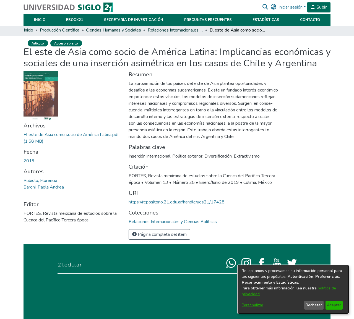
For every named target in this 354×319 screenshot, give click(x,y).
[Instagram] (246, 263)
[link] (173, 222)
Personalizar (252, 305)
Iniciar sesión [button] (291, 7)
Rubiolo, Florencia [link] (40, 180)
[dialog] (293, 289)
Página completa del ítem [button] (162, 234)
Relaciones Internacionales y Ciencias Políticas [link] (175, 30)
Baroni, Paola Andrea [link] (44, 187)
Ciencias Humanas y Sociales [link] (113, 30)
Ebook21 (74, 19)
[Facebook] (261, 263)
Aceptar (334, 305)
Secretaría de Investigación (133, 19)
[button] (265, 7)
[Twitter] (292, 263)
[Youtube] (276, 263)
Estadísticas (266, 19)
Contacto (310, 19)
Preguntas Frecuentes (208, 19)
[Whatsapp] (231, 263)
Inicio (39, 19)
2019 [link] (29, 161)
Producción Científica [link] (59, 30)
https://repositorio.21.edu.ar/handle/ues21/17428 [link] (177, 202)
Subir (321, 7)
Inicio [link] (28, 30)
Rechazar (314, 305)
